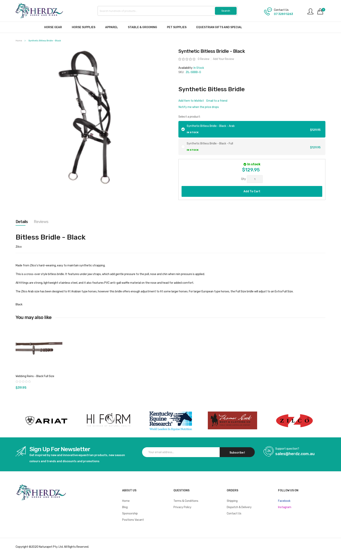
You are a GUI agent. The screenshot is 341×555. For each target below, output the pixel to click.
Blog (125, 507)
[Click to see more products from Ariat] (47, 420)
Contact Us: (281, 10)
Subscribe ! (237, 452)
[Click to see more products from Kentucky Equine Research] (170, 420)
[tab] (22, 222)
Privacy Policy (182, 507)
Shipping (232, 501)
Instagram (284, 507)
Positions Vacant (133, 520)
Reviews (41, 221)
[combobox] (167, 11)
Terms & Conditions (185, 501)
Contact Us (234, 513)
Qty (243, 179)
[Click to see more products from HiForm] (109, 420)
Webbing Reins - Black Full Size (35, 376)
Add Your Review (223, 59)
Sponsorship (130, 513)
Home (19, 40)
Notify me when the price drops (199, 107)
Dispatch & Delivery (239, 507)
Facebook (284, 501)
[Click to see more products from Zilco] (232, 420)
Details (22, 221)
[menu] (170, 27)
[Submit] (226, 11)
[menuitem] (53, 27)
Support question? (287, 448)
